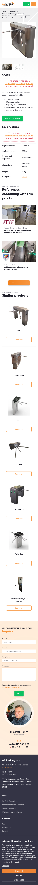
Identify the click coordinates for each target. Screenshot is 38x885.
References (6, 828)
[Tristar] (19, 316)
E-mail (4, 648)
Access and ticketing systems (13, 805)
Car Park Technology (9, 801)
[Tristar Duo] (19, 495)
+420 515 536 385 (19, 744)
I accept (19, 871)
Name (4, 639)
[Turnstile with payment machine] (19, 584)
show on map (7, 767)
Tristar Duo (19, 509)
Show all (14, 283)
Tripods (24, 177)
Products (6, 796)
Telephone (6, 657)
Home (4, 11)
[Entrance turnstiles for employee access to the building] (19, 221)
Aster (19, 420)
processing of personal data (12, 687)
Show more (19, 340)
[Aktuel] (19, 450)
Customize (19, 880)
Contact (5, 831)
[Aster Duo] (19, 540)
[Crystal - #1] (7, 67)
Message (5, 666)
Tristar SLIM (19, 375)
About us (6, 818)
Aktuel (19, 464)
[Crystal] (19, 40)
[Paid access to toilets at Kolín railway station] (19, 257)
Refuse (19, 875)
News (4, 824)
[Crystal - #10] (19, 67)
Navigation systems (9, 808)
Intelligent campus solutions (12, 812)
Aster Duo (19, 554)
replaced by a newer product (19, 83)
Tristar (19, 330)
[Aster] (19, 405)
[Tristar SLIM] (19, 361)
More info (5, 866)
